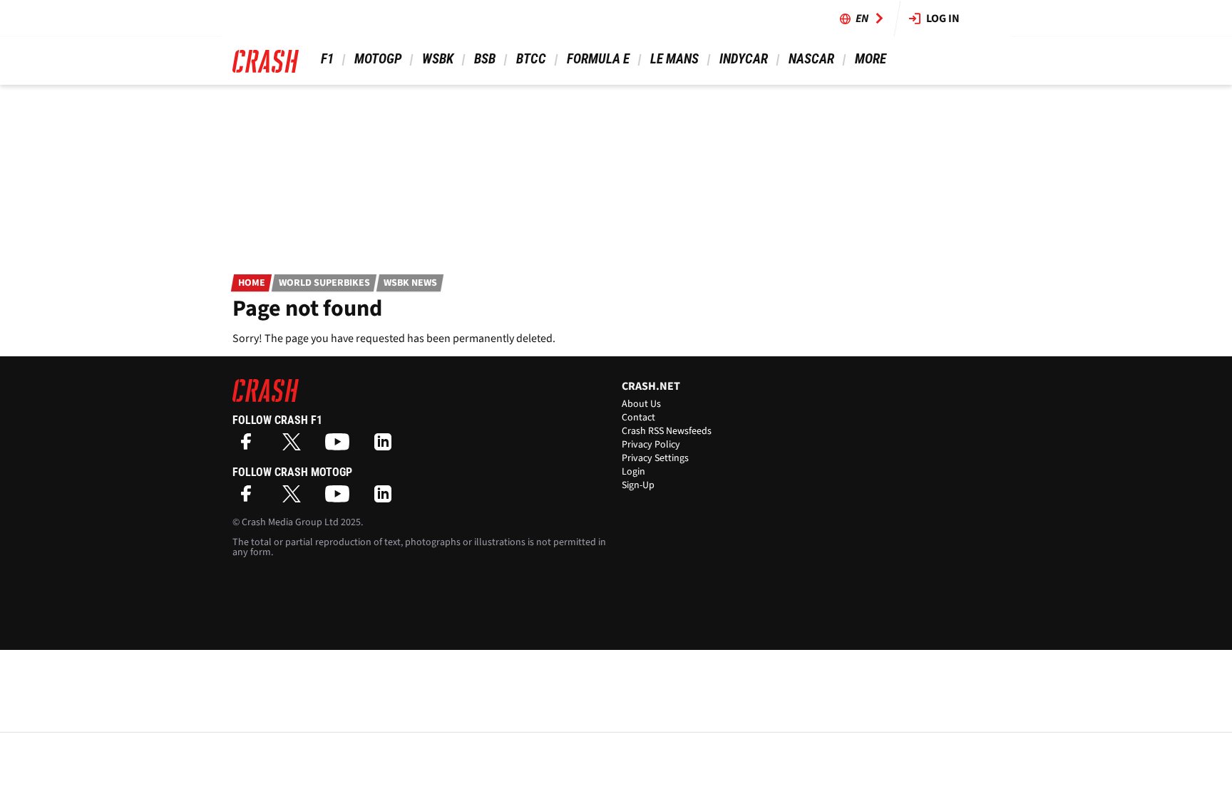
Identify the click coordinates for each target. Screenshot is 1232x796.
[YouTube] (341, 446)
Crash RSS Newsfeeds (667, 431)
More (870, 59)
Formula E (598, 59)
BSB (484, 59)
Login (633, 472)
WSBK (437, 59)
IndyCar (744, 59)
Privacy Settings (655, 458)
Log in (943, 18)
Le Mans (674, 59)
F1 (327, 59)
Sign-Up (638, 485)
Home (251, 283)
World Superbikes (324, 283)
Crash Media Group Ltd (290, 522)
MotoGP (377, 59)
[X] (295, 446)
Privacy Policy (651, 445)
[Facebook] (249, 446)
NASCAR (811, 59)
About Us (641, 404)
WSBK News (410, 283)
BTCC (531, 59)
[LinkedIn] (386, 446)
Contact (638, 418)
